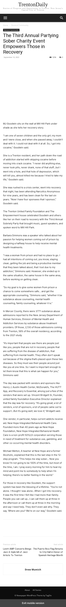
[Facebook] (6, 64)
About (27, 590)
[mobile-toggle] (5, 18)
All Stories (37, 590)
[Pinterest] (20, 64)
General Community (19, 25)
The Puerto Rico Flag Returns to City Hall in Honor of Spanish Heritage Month (48, 552)
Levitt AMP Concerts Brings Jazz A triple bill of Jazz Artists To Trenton (17, 552)
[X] (13, 64)
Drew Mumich (33, 569)
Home (5, 25)
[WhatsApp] (27, 64)
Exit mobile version (33, 603)
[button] (61, 18)
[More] (34, 64)
